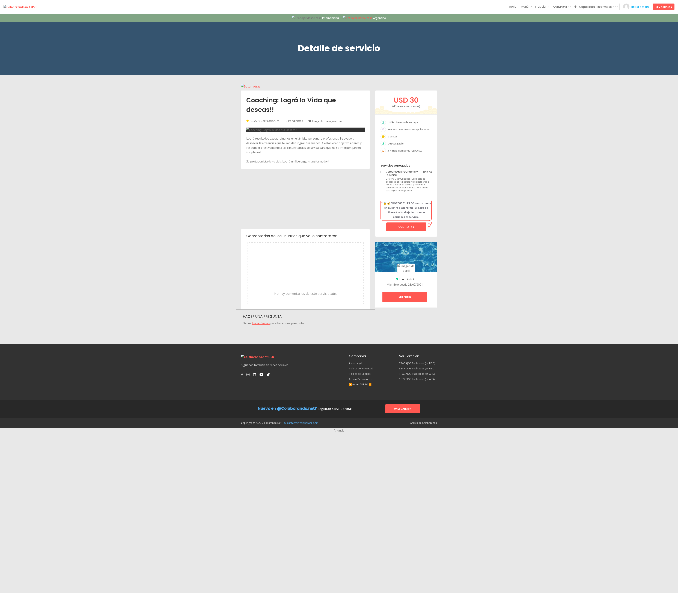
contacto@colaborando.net (302, 422)
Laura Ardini (406, 279)
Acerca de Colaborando (423, 422)
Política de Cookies (360, 373)
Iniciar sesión (640, 7)
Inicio (512, 7)
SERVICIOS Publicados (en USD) (417, 368)
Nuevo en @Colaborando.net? (287, 408)
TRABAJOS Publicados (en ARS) (417, 373)
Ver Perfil (405, 296)
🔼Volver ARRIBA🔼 (360, 384)
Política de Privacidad (361, 368)
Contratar (406, 227)
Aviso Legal (355, 363)
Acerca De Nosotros (360, 379)
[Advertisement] (305, 198)
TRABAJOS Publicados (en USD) (417, 363)
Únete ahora (402, 409)
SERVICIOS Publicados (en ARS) (417, 379)
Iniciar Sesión (261, 323)
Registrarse (664, 6)
